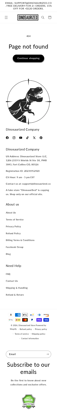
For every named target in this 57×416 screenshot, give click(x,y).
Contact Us (12, 281)
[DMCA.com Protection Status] (28, 402)
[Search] (42, 17)
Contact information (30, 338)
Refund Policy (13, 233)
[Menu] (6, 17)
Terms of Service (15, 219)
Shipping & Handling (17, 287)
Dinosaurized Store (27, 325)
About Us (11, 212)
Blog (8, 254)
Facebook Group (15, 247)
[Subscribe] (47, 354)
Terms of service (22, 334)
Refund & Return (15, 294)
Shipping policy (38, 334)
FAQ (8, 274)
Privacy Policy (13, 226)
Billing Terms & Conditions (20, 240)
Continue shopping (28, 58)
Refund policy (26, 329)
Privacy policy (41, 329)
